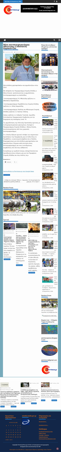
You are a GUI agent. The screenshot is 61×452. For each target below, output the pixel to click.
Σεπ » (11, 439)
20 (13, 434)
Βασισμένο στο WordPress (17, 449)
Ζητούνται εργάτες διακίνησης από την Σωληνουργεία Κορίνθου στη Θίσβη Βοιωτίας (49, 310)
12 (11, 432)
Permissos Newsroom (20, 52)
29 (18, 437)
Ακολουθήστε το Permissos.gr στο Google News (18, 171)
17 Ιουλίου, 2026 (35, 383)
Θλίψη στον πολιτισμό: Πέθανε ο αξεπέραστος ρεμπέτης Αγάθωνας (12, 180)
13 (13, 432)
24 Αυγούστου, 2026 (9, 230)
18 (8, 434)
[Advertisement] (30, 27)
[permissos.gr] (5, 40)
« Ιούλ (7, 439)
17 (6, 434)
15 (18, 432)
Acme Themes (47, 449)
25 (8, 437)
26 (11, 437)
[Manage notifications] (57, 449)
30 (20, 437)
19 (11, 434)
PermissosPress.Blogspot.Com (47, 439)
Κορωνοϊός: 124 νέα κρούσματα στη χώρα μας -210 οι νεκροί (31, 180)
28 (15, 437)
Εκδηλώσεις (13, 406)
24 (6, 437)
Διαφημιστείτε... (43, 425)
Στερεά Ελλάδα (7, 174)
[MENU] (59, 40)
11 (8, 432)
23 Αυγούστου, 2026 (21, 229)
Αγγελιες (2, 406)
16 (20, 432)
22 (18, 434)
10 (6, 432)
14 (15, 432)
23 (20, 434)
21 (15, 434)
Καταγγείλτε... (43, 421)
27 (13, 437)
